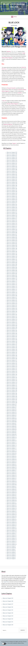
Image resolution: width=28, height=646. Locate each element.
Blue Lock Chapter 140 (12, 339)
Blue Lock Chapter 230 (12, 198)
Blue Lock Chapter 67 (11, 454)
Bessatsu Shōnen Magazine (12, 103)
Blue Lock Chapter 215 (12, 221)
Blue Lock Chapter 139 (12, 341)
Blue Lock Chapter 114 (12, 380)
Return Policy (21, 643)
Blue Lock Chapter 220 (12, 213)
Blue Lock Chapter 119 (12, 372)
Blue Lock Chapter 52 (11, 478)
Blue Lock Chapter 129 (12, 357)
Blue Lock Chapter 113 (12, 382)
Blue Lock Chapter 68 (11, 453)
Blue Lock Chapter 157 (12, 312)
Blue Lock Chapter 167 (12, 297)
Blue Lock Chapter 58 (11, 468)
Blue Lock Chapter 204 (12, 238)
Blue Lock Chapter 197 (12, 249)
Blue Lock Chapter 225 (12, 205)
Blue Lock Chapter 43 (11, 492)
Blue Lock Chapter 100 (12, 402)
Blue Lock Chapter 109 (12, 388)
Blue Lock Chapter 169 (12, 294)
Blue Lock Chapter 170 (12, 292)
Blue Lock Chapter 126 (12, 361)
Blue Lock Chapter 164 (12, 301)
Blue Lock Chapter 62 (11, 462)
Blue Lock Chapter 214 (12, 223)
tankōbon (20, 92)
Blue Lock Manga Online (14, 5)
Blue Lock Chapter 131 (12, 353)
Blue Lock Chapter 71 (11, 448)
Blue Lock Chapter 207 (12, 234)
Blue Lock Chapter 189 (12, 262)
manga (23, 53)
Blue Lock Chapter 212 (12, 226)
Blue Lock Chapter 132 (12, 352)
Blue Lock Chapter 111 (12, 385)
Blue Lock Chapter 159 (12, 309)
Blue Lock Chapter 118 (12, 374)
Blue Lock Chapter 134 (12, 349)
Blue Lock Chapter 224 (12, 207)
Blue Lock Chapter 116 (12, 377)
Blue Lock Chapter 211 (12, 227)
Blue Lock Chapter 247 (12, 171)
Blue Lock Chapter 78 (11, 437)
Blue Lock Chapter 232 (12, 194)
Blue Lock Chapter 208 (12, 232)
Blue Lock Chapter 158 (12, 311)
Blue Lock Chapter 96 (11, 409)
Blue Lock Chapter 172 (12, 289)
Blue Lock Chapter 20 (11, 528)
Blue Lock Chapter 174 (12, 286)
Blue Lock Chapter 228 (12, 201)
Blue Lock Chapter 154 (12, 317)
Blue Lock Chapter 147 (12, 328)
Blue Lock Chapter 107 (12, 391)
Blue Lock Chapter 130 (12, 355)
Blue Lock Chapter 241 (12, 180)
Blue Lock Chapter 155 (12, 316)
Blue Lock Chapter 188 (12, 264)
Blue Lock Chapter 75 (11, 442)
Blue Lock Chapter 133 (12, 350)
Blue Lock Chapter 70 (11, 450)
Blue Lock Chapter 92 (11, 415)
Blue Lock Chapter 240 (12, 182)
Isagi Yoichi (6, 581)
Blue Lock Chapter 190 (12, 261)
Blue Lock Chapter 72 (11, 446)
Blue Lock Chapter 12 (11, 541)
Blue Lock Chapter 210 (12, 229)
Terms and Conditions (12, 643)
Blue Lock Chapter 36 (11, 503)
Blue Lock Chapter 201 (12, 243)
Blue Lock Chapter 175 (12, 284)
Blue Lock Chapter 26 (11, 519)
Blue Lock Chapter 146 (12, 330)
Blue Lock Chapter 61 (11, 464)
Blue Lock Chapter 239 (12, 183)
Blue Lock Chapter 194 (12, 254)
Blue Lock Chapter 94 (11, 412)
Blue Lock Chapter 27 (11, 517)
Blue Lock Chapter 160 (12, 308)
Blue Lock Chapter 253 (12, 161)
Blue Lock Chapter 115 (12, 379)
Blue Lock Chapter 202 (12, 242)
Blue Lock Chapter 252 (12, 163)
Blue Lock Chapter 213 (12, 224)
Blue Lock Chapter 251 (12, 164)
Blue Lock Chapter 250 (12, 166)
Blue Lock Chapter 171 (12, 290)
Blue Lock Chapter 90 (11, 418)
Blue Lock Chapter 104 (12, 396)
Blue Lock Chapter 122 (12, 368)
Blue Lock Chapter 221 (12, 212)
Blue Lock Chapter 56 (11, 472)
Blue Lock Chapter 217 (12, 218)
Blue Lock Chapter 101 (12, 401)
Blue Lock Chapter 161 (12, 306)
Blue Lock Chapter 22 (11, 525)
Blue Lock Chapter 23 (11, 524)
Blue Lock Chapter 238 (12, 185)
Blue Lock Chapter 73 (11, 445)
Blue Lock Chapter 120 (12, 371)
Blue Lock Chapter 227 (12, 202)
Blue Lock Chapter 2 (11, 557)
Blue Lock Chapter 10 (11, 544)
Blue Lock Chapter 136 (12, 346)
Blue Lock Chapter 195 (12, 253)
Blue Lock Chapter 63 (11, 461)
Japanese (9, 51)
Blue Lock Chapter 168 (12, 295)
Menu (15, 16)
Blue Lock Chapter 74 (11, 443)
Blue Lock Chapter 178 (12, 279)
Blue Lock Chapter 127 (12, 360)
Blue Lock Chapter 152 (12, 320)
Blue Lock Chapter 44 (11, 490)
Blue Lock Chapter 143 (12, 335)
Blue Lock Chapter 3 (11, 555)
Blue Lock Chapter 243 (12, 177)
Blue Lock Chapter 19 (11, 530)
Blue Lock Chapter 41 (11, 495)
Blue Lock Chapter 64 (11, 459)
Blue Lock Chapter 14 (11, 538)
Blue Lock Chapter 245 (12, 174)
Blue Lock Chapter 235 (12, 190)
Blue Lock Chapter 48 (11, 484)
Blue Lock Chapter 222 (12, 210)
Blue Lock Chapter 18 (11, 531)
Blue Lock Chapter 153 (12, 319)
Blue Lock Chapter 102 (12, 399)
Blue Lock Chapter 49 (11, 483)
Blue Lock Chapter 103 (12, 398)
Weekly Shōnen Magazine (7, 57)
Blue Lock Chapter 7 (11, 549)
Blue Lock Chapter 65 (11, 457)
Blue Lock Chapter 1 (11, 558)
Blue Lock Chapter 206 (12, 235)
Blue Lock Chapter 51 (11, 479)
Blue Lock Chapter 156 (12, 314)
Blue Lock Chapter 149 (12, 325)
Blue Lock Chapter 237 (12, 186)
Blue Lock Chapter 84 (11, 427)
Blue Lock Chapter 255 (12, 158)
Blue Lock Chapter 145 (12, 331)
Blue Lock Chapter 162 (12, 305)
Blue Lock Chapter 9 (11, 546)
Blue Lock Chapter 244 (12, 175)
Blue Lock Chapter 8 (11, 547)
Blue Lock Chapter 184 (12, 270)
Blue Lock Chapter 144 (12, 333)
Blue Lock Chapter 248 (12, 169)
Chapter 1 (14, 143)
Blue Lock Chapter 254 (12, 160)
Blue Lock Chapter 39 (11, 498)
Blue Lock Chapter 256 (12, 157)
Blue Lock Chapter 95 (11, 410)
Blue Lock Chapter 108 (12, 390)
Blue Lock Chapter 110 (12, 387)
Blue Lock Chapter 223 (12, 209)
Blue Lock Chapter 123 (12, 366)
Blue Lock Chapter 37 (11, 501)
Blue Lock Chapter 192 (12, 257)
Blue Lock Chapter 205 (12, 237)
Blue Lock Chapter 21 (11, 527)
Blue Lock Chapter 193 (12, 256)
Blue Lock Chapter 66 (11, 456)
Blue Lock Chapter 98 (11, 405)
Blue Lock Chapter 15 (11, 536)
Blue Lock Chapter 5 (11, 552)
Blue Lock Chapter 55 (11, 473)
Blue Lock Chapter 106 (12, 393)
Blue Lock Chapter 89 (11, 420)
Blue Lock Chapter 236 (12, 188)
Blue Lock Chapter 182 (12, 273)
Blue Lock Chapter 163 (12, 303)
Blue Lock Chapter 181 (12, 275)
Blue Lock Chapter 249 (12, 168)
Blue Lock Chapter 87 (11, 423)
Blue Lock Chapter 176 (12, 283)
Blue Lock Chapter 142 (12, 336)
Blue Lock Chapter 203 (12, 240)
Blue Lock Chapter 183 (12, 272)
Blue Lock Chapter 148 (12, 327)
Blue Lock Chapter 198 (12, 248)
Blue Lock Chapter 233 (12, 193)
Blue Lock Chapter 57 (11, 470)
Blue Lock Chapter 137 (12, 344)
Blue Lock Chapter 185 (12, 268)
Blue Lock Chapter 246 (12, 172)
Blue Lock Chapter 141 (12, 338)
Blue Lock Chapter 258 (12, 153)
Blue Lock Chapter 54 (11, 475)
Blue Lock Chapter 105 (12, 394)
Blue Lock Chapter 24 (11, 522)
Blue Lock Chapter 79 (11, 435)
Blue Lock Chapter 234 (12, 191)
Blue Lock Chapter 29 (11, 514)
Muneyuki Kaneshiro (11, 88)
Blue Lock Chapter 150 (12, 324)
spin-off (4, 100)
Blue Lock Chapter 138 (12, 342)
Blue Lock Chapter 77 (11, 438)
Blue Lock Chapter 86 (11, 424)
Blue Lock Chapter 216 (12, 220)
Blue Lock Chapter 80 (11, 434)
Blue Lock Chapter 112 (12, 383)
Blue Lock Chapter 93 (11, 413)
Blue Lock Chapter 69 (11, 451)
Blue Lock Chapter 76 (11, 440)
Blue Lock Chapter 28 (11, 516)
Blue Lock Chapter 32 (11, 509)
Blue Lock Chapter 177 (12, 281)
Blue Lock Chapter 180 (12, 276)
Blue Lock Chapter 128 (12, 358)
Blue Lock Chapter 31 (11, 511)
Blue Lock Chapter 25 (11, 520)
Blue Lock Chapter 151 (12, 322)
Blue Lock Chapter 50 (11, 481)
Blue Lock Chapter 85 (11, 426)
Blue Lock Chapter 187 (12, 265)
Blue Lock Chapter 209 (12, 231)
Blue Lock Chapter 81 (11, 432)
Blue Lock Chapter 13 (11, 539)
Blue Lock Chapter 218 (12, 216)
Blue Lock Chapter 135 (12, 347)
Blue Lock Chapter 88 (11, 421)
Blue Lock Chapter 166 (12, 298)
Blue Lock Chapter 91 (11, 416)
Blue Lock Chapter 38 (11, 500)
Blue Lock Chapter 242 (12, 179)
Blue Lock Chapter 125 (12, 363)
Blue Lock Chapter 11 (11, 542)
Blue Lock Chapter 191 (12, 259)
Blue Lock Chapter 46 (11, 487)
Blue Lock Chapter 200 (12, 245)
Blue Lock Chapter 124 (12, 364)
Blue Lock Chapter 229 (12, 199)
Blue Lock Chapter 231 (12, 196)
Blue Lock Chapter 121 (12, 369)
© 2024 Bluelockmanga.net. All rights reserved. (11, 641)
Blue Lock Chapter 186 (12, 267)
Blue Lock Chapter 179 (12, 278)
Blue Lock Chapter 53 (11, 476)
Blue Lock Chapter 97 (11, 407)
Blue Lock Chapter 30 (11, 513)
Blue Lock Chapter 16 (11, 535)
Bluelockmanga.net (8, 124)
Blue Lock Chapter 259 (12, 152)
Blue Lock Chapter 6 (11, 550)
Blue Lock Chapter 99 (11, 404)
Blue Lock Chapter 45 (11, 489)
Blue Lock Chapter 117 (12, 375)
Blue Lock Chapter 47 (11, 486)
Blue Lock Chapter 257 (12, 155)
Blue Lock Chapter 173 (12, 287)
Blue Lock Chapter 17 (11, 533)
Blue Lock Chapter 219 (12, 215)
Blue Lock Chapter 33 (11, 508)
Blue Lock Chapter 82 (11, 431)
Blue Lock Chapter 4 (11, 553)
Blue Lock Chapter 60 (11, 465)
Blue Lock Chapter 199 (12, 246)
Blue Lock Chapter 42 (11, 494)
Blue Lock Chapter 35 (11, 505)
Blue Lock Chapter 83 (11, 429)
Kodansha (20, 89)
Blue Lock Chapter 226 (12, 204)
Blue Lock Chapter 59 (11, 467)
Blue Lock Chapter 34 (11, 506)
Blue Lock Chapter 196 (12, 251)
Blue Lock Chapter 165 (12, 300)
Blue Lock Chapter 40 (11, 497)
